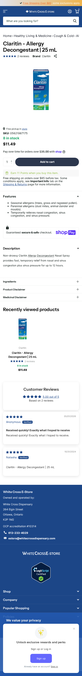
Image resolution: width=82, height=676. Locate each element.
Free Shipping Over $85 (37, 3)
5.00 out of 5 (51, 396)
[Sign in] (70, 11)
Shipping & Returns (15, 184)
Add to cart (47, 161)
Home (7, 36)
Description (11, 248)
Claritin (46, 56)
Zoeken (75, 21)
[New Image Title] (41, 553)
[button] (12, 159)
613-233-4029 (18, 532)
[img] (14, 416)
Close (41, 591)
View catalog (5, 11)
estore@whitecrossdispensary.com (31, 538)
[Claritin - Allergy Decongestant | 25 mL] (22, 328)
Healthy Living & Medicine (32, 36)
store (24, 128)
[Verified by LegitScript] (41, 572)
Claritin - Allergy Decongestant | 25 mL (22, 354)
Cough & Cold (64, 36)
